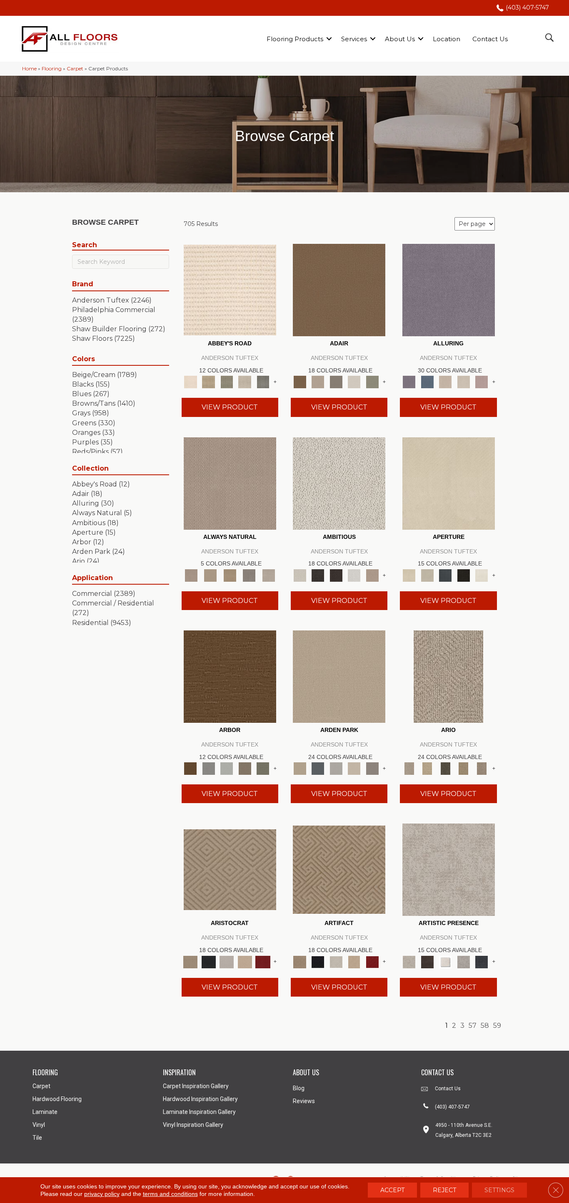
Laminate (44, 1112)
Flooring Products (295, 39)
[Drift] (354, 768)
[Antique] (427, 768)
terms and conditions (170, 1194)
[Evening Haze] (372, 768)
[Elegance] (354, 381)
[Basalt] (445, 381)
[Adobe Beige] (448, 675)
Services (354, 39)
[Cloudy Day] (336, 768)
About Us (400, 39)
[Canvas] (339, 482)
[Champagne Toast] (317, 381)
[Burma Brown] (427, 961)
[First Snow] (481, 574)
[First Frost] (354, 574)
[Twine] (268, 574)
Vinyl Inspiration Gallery (193, 1124)
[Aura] (230, 289)
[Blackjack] (208, 961)
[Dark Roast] (336, 574)
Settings (499, 1190)
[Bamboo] (208, 381)
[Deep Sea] (481, 961)
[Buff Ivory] (448, 482)
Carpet (75, 68)
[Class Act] (336, 381)
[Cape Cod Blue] (445, 574)
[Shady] (249, 574)
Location (446, 39)
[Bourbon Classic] (339, 289)
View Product (230, 407)
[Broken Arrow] (481, 768)
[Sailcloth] (229, 574)
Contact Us (490, 39)
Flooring (52, 68)
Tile (37, 1137)
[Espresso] (464, 574)
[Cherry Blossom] (263, 961)
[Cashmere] (245, 961)
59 (497, 1025)
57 (473, 1025)
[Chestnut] (230, 675)
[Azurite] (427, 381)
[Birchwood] (230, 869)
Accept (392, 1190)
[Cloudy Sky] (208, 768)
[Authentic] (339, 675)
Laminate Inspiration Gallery (199, 1112)
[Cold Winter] (464, 961)
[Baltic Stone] (448, 869)
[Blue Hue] (317, 768)
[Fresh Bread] (372, 574)
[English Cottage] (372, 381)
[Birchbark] (464, 381)
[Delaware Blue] (263, 381)
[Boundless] (227, 381)
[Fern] (263, 768)
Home (29, 68)
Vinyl (38, 1124)
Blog (298, 1088)
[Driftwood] (245, 768)
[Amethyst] (448, 289)
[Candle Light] (445, 961)
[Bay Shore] (464, 768)
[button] (329, 39)
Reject (444, 1190)
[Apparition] (445, 768)
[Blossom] (481, 381)
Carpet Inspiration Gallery (196, 1086)
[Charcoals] (317, 574)
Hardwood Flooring (57, 1099)
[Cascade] (227, 961)
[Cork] (210, 574)
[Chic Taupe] (245, 381)
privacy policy (102, 1194)
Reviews (304, 1101)
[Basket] (230, 482)
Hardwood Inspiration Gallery (200, 1099)
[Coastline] (227, 768)
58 (485, 1025)
